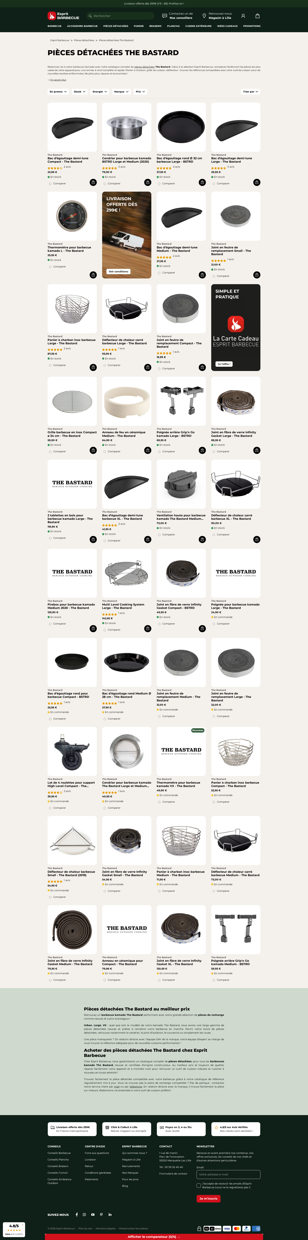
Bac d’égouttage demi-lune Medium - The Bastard (177, 249)
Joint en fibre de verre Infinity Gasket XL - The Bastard (179, 962)
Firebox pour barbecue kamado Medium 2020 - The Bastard (71, 606)
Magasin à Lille (131, 1159)
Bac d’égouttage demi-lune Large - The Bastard (231, 160)
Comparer (59, 183)
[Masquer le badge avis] (22, 1225)
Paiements (91, 1179)
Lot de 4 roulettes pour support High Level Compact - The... (71, 784)
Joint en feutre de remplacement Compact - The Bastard (179, 343)
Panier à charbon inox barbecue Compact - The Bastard (235, 784)
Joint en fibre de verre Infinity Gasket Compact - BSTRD (179, 606)
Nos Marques (130, 1172)
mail (117, 1086)
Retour (89, 1166)
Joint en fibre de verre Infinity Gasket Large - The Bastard (233, 434)
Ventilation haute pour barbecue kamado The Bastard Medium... (181, 517)
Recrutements (131, 1166)
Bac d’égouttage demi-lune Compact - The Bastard (68, 160)
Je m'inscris (208, 1198)
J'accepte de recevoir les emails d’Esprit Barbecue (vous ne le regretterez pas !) (227, 1185)
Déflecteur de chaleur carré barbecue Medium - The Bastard (235, 873)
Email (200, 1167)
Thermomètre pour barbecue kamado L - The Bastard (69, 249)
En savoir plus (58, 79)
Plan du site (85, 1228)
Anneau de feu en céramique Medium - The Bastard (123, 434)
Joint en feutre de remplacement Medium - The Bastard (178, 697)
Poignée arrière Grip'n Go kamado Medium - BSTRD (230, 962)
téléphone (136, 1086)
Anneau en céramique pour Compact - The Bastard (122, 962)
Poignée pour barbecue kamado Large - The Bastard (235, 606)
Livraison (90, 1159)
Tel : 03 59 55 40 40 (171, 1167)
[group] (58, 92)
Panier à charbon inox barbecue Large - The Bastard (72, 341)
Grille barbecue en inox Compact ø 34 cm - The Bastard (72, 434)
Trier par (248, 91)
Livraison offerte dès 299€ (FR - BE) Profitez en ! (154, 3)
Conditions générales (98, 1172)
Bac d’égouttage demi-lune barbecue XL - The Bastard (122, 517)
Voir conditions (118, 271)
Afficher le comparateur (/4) (152, 1237)
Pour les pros (130, 1179)
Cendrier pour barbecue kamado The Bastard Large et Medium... (126, 784)
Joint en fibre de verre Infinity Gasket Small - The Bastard (124, 873)
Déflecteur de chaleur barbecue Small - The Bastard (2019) (71, 873)
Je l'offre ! (224, 364)
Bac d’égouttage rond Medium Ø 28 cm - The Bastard (126, 695)
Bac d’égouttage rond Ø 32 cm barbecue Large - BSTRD (179, 160)
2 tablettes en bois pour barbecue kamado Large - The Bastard (70, 519)
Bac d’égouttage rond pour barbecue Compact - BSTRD (68, 695)
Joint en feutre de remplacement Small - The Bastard (231, 251)
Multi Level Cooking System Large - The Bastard (123, 606)
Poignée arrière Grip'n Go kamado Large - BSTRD (175, 434)
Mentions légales (105, 1228)
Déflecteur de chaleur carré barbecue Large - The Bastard (124, 341)
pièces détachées (144, 66)
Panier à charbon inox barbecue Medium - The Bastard (181, 873)
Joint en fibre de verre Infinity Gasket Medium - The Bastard (70, 962)
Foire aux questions (97, 1153)
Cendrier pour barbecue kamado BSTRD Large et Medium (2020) (126, 160)
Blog (125, 1186)
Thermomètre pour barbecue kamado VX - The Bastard (178, 784)
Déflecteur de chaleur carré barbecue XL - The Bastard (231, 517)
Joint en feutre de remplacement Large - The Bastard (231, 697)
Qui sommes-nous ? (134, 1153)
